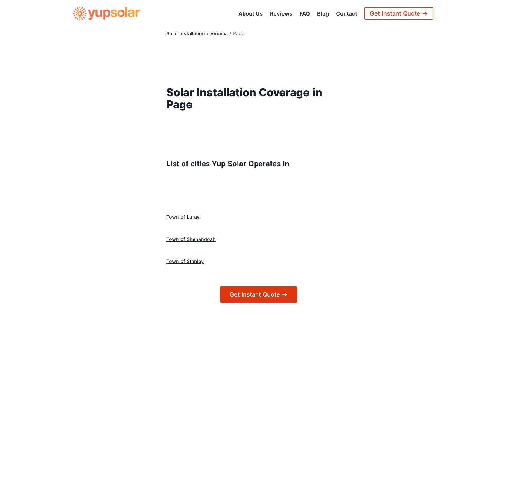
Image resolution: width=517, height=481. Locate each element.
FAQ (304, 13)
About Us (250, 13)
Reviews (281, 13)
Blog (323, 13)
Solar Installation (185, 33)
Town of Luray (183, 217)
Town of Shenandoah (191, 239)
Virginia (219, 33)
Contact (346, 13)
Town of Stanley (185, 261)
